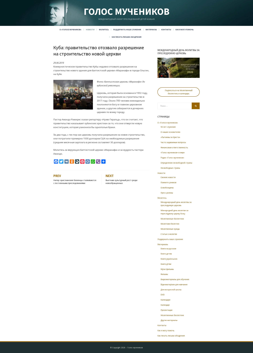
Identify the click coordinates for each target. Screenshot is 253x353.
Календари (165, 299)
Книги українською (169, 259)
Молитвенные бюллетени (172, 218)
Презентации (166, 310)
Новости (90, 29)
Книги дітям (166, 264)
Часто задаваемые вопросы (173, 142)
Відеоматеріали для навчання (174, 284)
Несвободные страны (170, 168)
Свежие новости (168, 177)
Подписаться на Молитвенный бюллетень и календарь (178, 92)
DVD (163, 294)
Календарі (165, 305)
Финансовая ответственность (174, 147)
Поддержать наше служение (127, 29)
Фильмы (164, 274)
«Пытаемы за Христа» (170, 137)
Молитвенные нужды (170, 229)
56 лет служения (168, 127)
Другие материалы (169, 320)
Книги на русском (168, 248)
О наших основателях (170, 132)
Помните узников (168, 182)
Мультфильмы (167, 269)
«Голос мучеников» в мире (173, 152)
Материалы (151, 29)
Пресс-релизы (167, 192)
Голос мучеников (126, 11)
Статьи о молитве (169, 234)
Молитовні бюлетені (170, 223)
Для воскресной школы (171, 289)
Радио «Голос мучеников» (172, 157)
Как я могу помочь (185, 29)
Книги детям (166, 253)
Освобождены (167, 187)
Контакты (166, 29)
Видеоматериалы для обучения (175, 279)
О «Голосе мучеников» (70, 29)
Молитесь (104, 29)
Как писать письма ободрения (126, 37)
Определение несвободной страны (176, 163)
